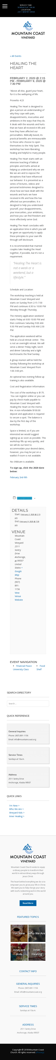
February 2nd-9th (18, 477)
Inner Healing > (16, 816)
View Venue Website (19, 596)
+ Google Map (19, 571)
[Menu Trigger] (5, 6)
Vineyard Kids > (16, 812)
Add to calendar (24, 498)
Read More (28, 903)
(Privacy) (40, 1052)
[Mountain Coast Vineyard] (28, 31)
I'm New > (14, 805)
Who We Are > (16, 809)
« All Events (15, 56)
